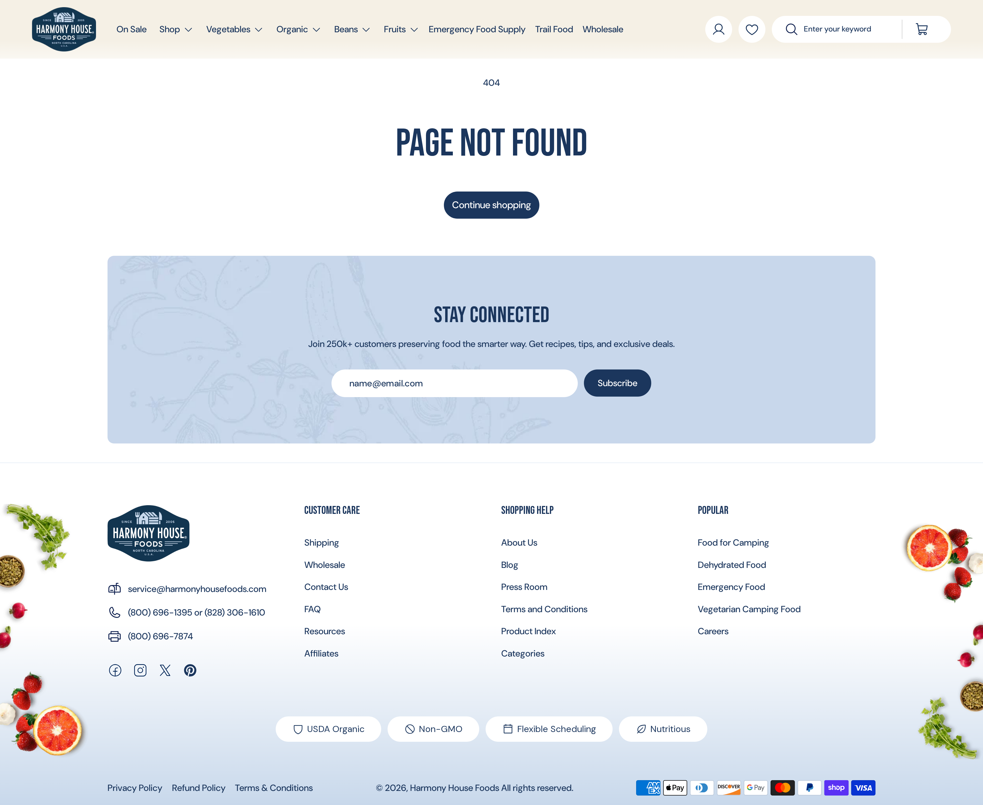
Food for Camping (733, 542)
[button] (170, 29)
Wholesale (324, 565)
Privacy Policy (135, 787)
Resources (324, 631)
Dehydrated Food (732, 565)
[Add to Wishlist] (752, 29)
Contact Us (326, 587)
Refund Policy (199, 787)
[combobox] (845, 29)
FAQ (312, 609)
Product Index (528, 631)
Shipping (321, 542)
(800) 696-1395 (160, 612)
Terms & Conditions (274, 787)
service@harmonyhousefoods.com (197, 589)
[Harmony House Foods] (148, 533)
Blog (509, 565)
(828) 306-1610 (235, 612)
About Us (519, 542)
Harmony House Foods (454, 788)
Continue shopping (491, 205)
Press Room (524, 587)
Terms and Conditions (544, 609)
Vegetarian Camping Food (749, 609)
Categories (522, 653)
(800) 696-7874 (160, 636)
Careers (713, 631)
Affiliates (321, 653)
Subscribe (617, 383)
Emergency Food (731, 587)
